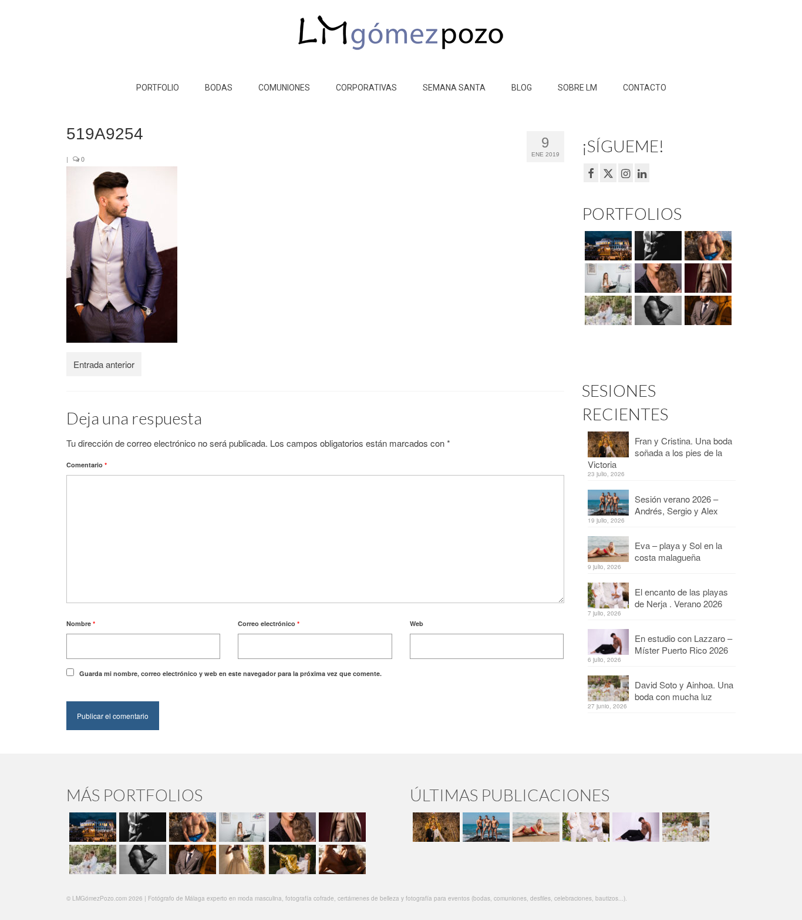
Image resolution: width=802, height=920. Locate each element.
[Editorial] (291, 859)
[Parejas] (341, 859)
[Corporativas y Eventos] (607, 278)
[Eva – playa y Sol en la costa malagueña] (535, 827)
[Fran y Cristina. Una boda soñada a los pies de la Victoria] (435, 827)
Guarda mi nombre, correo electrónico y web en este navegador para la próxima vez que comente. (230, 673)
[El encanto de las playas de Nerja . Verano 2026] (584, 827)
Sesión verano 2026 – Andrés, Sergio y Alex (676, 505)
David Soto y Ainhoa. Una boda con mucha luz (684, 690)
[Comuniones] (241, 859)
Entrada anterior (103, 364)
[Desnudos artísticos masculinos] (707, 278)
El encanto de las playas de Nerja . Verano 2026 (681, 598)
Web (416, 623)
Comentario (86, 464)
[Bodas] (607, 310)
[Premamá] (657, 245)
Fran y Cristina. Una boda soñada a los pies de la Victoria (660, 452)
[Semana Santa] (607, 245)
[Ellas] (657, 278)
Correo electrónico (268, 623)
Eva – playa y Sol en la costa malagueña (678, 551)
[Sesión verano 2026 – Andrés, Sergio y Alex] (485, 827)
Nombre (80, 623)
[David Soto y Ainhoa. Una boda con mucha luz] (684, 827)
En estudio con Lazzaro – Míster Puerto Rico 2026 (683, 644)
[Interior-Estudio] (657, 310)
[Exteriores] (707, 310)
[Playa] (707, 245)
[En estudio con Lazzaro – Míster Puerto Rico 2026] (634, 827)
